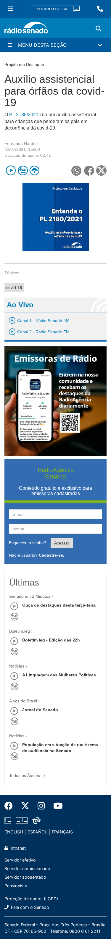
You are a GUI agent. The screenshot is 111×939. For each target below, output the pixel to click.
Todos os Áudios (25, 775)
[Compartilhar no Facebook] (88, 170)
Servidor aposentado (25, 877)
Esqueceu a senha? (27, 542)
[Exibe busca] (99, 29)
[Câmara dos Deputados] (8, 820)
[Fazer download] (34, 170)
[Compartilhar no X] (101, 170)
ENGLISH (13, 831)
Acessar (61, 543)
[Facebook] (10, 806)
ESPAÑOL (37, 831)
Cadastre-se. (51, 555)
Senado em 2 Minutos (29, 596)
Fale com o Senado (29, 907)
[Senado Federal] (56, 9)
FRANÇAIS (62, 831)
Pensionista (15, 885)
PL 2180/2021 (23, 114)
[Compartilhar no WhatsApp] (76, 170)
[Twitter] (25, 806)
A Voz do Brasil (23, 701)
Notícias (16, 666)
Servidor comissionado (27, 868)
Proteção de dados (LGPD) (31, 898)
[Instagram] (41, 806)
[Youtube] (56, 806)
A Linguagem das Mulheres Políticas (59, 675)
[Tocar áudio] (10, 170)
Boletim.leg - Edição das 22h (51, 640)
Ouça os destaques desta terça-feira (59, 605)
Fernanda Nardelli (21, 143)
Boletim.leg (19, 631)
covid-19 (14, 287)
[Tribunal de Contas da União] (35, 820)
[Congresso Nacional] (21, 820)
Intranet (17, 848)
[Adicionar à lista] (22, 170)
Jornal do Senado (40, 709)
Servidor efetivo (20, 859)
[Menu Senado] (10, 9)
